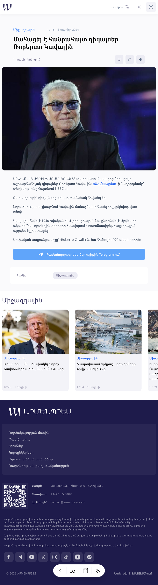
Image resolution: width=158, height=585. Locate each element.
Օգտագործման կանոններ (31, 459)
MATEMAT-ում (142, 573)
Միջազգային (65, 275)
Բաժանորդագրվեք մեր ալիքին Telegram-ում (83, 254)
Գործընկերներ (21, 452)
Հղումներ (16, 446)
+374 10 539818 (61, 494)
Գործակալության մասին (29, 432)
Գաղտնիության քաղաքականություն (39, 465)
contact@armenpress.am (68, 502)
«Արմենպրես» (105, 183)
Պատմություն (19, 439)
